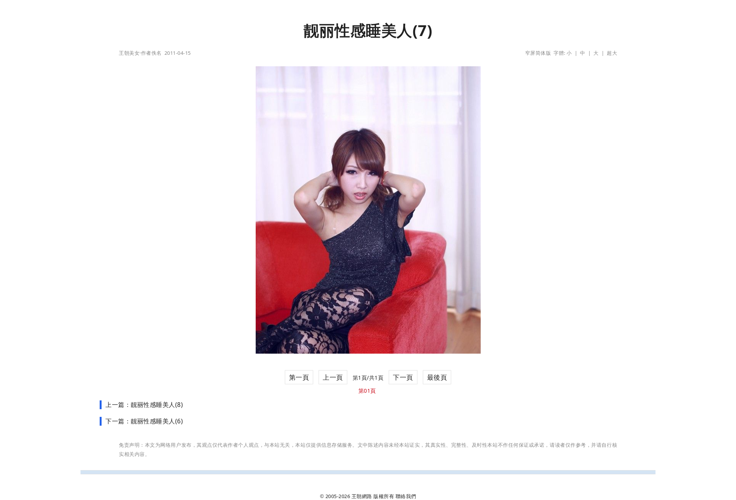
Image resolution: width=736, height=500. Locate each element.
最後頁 (437, 377)
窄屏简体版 (538, 52)
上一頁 (333, 377)
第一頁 (299, 377)
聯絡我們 (406, 496)
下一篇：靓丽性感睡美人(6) (144, 421)
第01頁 (367, 390)
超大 (612, 52)
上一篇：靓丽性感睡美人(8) (144, 404)
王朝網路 (362, 496)
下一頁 (403, 377)
